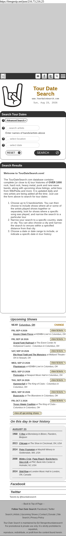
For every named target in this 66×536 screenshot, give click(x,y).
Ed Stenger (42, 523)
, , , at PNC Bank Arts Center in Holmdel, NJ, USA (38, 462)
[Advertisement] (33, 38)
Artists (16, 514)
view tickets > (58, 330)
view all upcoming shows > (27, 413)
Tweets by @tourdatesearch (23, 497)
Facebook (42, 509)
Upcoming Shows (29, 514)
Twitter (51, 509)
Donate (51, 514)
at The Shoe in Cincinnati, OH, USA (40, 443)
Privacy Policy (37, 517)
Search (8, 514)
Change (59, 325)
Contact (43, 514)
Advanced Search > (16, 120)
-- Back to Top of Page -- (33, 504)
